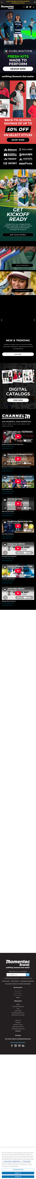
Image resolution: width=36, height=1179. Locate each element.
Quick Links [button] (27, 8)
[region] (18, 330)
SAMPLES (18, 1031)
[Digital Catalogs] (18, 394)
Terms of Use (26, 1161)
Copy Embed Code (8, 446)
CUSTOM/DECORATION (18, 1029)
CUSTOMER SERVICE (18, 1006)
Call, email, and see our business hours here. (18, 1038)
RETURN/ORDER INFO (18, 1013)
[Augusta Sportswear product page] (26, 159)
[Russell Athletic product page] (10, 155)
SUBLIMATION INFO (18, 1026)
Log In (18, 997)
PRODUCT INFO (18, 1024)
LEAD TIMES (18, 1010)
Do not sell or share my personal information (18, 983)
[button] (24, 7)
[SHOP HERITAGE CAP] (18, 283)
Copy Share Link (7, 448)
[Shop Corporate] (18, 258)
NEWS (18, 1004)
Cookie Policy (16, 1161)
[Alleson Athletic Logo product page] (10, 150)
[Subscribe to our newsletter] (27, 974)
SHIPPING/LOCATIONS (18, 1015)
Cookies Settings (18, 1169)
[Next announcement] (34, 2)
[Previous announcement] (1, 2)
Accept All (18, 1176)
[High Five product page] (26, 163)
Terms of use (5, 981)
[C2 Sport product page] (10, 163)
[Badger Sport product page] (26, 155)
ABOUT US (18, 1020)
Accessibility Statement (27, 981)
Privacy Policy (15, 981)
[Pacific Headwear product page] (10, 159)
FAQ (18, 1008)
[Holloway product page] (26, 150)
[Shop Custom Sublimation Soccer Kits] (18, 60)
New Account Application (18, 1042)
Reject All (18, 1173)
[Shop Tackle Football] (18, 223)
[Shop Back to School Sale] (18, 131)
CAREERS (18, 1022)
